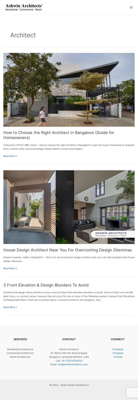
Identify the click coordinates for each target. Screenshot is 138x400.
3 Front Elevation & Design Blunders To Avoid (46, 285)
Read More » (10, 156)
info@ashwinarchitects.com (73, 364)
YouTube (118, 356)
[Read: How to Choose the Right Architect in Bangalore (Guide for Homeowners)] (69, 89)
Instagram (117, 353)
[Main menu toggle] (131, 7)
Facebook (118, 349)
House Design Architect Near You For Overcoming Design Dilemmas (67, 250)
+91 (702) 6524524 (71, 360)
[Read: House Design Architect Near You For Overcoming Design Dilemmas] (69, 207)
